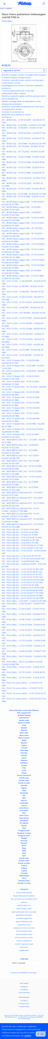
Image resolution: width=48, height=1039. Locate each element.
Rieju (24, 848)
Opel (24, 828)
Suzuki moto (24, 860)
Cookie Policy (24, 1006)
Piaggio (24, 838)
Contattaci (24, 989)
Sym (24, 856)
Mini (24, 813)
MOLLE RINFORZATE (24, 893)
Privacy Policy (24, 1003)
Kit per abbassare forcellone (24, 896)
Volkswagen (24, 876)
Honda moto (24, 780)
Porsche (24, 841)
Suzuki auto (24, 858)
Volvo (24, 878)
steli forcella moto (24, 905)
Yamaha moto (24, 881)
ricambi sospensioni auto (24, 944)
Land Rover (24, 808)
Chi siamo (24, 1001)
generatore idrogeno (24, 915)
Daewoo (24, 760)
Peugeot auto (24, 830)
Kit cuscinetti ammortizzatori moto (24, 899)
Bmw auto (24, 733)
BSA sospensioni (24, 713)
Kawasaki (24, 793)
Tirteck (24, 866)
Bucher (24, 743)
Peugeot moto (24, 835)
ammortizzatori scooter (24, 937)
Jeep (24, 790)
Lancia (24, 805)
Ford (24, 770)
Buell (24, 740)
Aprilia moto (24, 720)
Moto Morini (24, 818)
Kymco (24, 800)
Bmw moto (24, 735)
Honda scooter (24, 783)
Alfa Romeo (24, 718)
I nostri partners (24, 992)
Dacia (24, 758)
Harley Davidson (24, 775)
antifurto (24, 902)
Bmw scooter (24, 738)
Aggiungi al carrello (11, 70)
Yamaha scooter (24, 883)
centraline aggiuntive (24, 918)
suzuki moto (24, 950)
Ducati (24, 765)
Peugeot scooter (24, 833)
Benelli (24, 728)
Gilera (24, 773)
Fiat (24, 768)
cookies (27, 1036)
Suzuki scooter (24, 863)
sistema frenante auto (24, 921)
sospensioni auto (24, 925)
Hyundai (24, 785)
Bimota (24, 730)
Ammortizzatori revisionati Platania (24, 710)
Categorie (24, 987)
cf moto (24, 748)
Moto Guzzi (24, 815)
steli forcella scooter (24, 909)
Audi (24, 725)
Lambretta (24, 803)
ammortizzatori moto (24, 934)
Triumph (24, 873)
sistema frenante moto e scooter (24, 912)
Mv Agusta (24, 823)
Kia (24, 795)
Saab (24, 851)
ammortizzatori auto (24, 931)
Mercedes (24, 810)
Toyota (24, 871)
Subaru (24, 868)
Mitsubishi (24, 820)
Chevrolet (24, 750)
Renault (24, 843)
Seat (24, 853)
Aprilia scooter (24, 723)
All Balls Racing (24, 715)
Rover (24, 845)
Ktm (24, 798)
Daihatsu (24, 763)
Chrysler (24, 753)
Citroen (24, 755)
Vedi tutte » (24, 947)
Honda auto (24, 778)
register (8, 8)
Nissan (24, 825)
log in (2, 8)
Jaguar (24, 788)
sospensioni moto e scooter (24, 928)
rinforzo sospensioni (24, 941)
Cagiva (24, 745)
